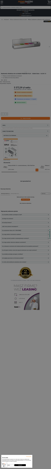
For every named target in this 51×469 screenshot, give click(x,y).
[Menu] (6, 463)
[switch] (4, 466)
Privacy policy (28, 456)
